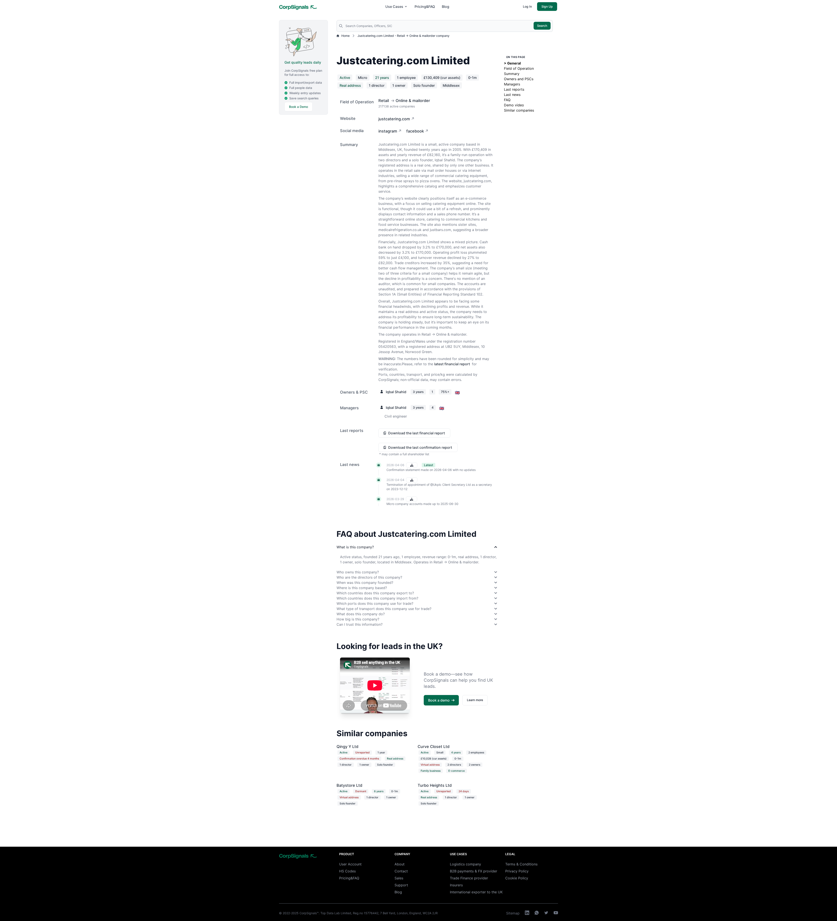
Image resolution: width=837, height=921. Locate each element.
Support (401, 885)
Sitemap (513, 913)
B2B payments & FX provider (473, 871)
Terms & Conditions (521, 864)
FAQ (507, 100)
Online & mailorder (413, 100)
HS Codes (347, 871)
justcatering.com (394, 119)
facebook (415, 131)
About (400, 864)
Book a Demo (298, 107)
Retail (383, 100)
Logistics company (465, 864)
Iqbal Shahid (396, 392)
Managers (512, 84)
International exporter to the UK (476, 892)
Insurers (456, 885)
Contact (401, 871)
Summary (511, 73)
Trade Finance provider (469, 878)
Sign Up (547, 6)
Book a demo (439, 700)
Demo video (514, 105)
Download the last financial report (416, 433)
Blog (445, 6)
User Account (350, 864)
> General (512, 63)
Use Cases (394, 6)
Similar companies (519, 110)
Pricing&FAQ (425, 6)
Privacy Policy (517, 871)
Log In (527, 6)
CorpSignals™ (309, 913)
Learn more (475, 700)
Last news (512, 94)
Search (542, 25)
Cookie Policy (516, 878)
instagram (387, 131)
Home (345, 35)
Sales (399, 878)
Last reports (514, 89)
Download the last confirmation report (420, 447)
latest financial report (452, 364)
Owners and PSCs (518, 79)
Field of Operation (519, 68)
